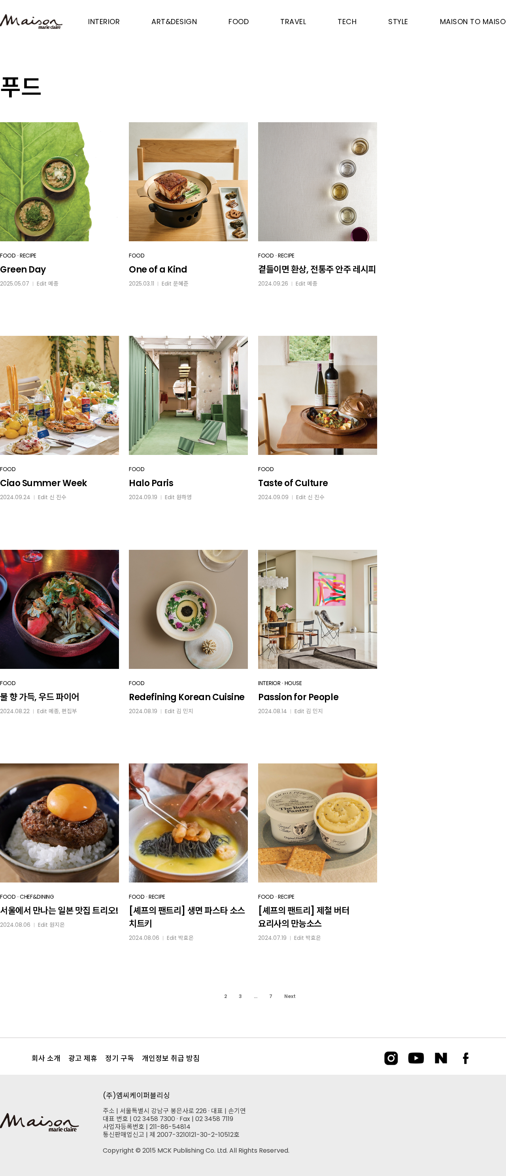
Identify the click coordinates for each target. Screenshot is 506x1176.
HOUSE (293, 683)
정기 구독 (119, 1058)
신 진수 (57, 497)
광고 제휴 (82, 1058)
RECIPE (28, 255)
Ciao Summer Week (43, 483)
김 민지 (184, 711)
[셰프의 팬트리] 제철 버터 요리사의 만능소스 (303, 917)
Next (290, 996)
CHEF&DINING (37, 897)
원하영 (184, 497)
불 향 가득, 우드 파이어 (39, 697)
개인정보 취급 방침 (171, 1058)
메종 (53, 284)
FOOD (8, 255)
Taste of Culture (293, 483)
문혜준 (181, 284)
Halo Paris (151, 483)
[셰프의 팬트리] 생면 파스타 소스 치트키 (187, 917)
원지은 (57, 925)
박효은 (186, 938)
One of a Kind (158, 269)
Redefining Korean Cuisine (187, 697)
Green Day (23, 269)
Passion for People (298, 697)
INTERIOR (269, 683)
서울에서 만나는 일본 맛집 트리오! (59, 911)
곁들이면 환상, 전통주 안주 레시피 (317, 269)
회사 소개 (46, 1058)
